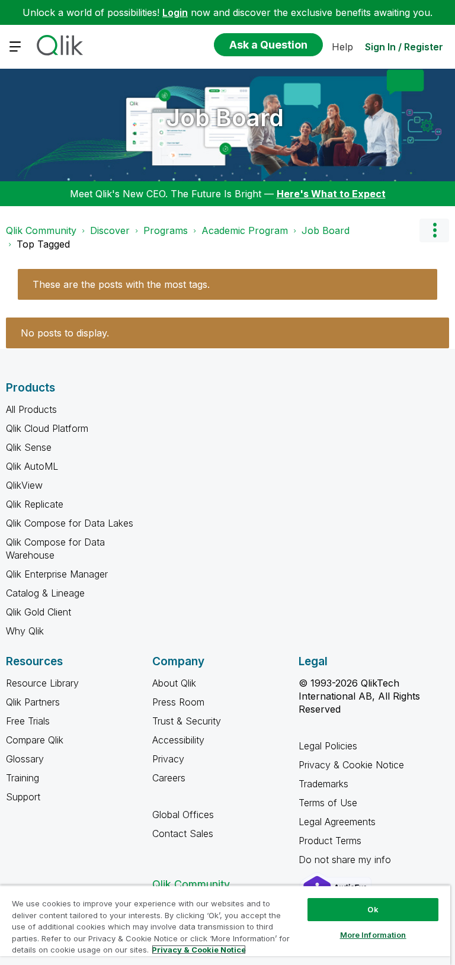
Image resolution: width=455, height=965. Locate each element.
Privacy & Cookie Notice (351, 765)
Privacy (168, 759)
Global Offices (183, 814)
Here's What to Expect (331, 194)
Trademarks (323, 784)
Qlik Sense (29, 447)
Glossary (25, 759)
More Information (373, 935)
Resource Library (42, 683)
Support (23, 797)
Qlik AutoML (32, 466)
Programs (165, 230)
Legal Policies (328, 746)
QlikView (24, 485)
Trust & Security (186, 721)
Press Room (178, 702)
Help (342, 47)
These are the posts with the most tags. (121, 284)
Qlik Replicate (34, 504)
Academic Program (244, 230)
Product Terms (330, 841)
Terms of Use (328, 803)
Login (175, 12)
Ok (372, 909)
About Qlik (174, 683)
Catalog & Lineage (45, 593)
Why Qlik (25, 631)
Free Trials (28, 721)
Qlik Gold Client (38, 612)
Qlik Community (41, 230)
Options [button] (434, 230)
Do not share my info (346, 859)
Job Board (225, 117)
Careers (168, 778)
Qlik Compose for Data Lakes (69, 523)
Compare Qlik (34, 740)
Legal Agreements (337, 822)
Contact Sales (182, 833)
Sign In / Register (404, 47)
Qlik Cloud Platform (47, 428)
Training (22, 778)
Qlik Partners (33, 702)
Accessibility (178, 740)
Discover (110, 230)
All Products (31, 409)
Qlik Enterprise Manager (57, 574)
